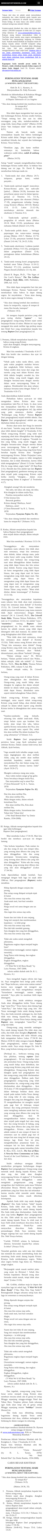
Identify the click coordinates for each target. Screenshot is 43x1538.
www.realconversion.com (13, 1432)
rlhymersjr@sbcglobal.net (11, 70)
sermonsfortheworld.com (13, 3)
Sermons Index (7, 10)
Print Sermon (35, 10)
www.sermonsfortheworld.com (29, 33)
